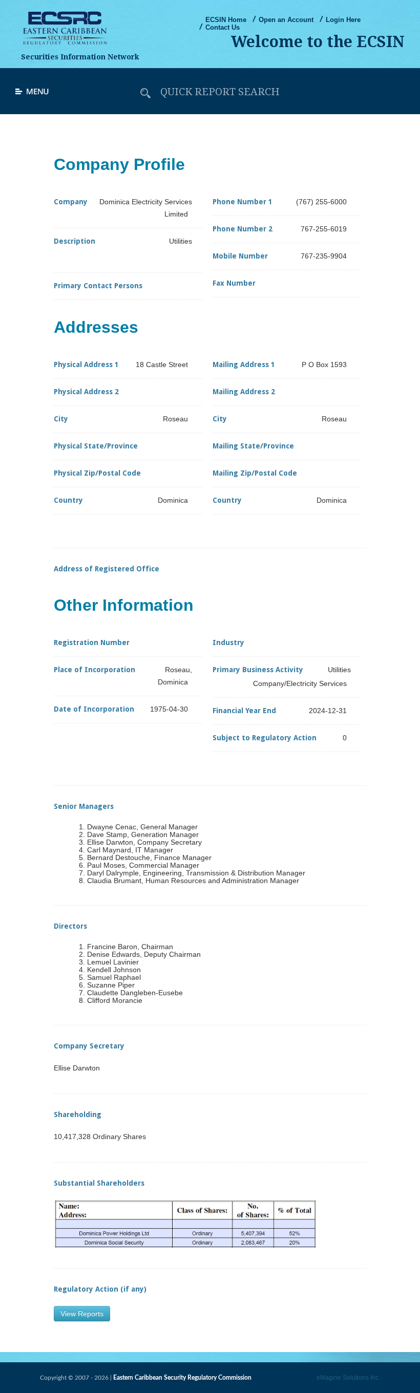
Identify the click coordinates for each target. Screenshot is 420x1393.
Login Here (343, 20)
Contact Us (222, 27)
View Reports (81, 1314)
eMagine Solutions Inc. (348, 1377)
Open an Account (286, 20)
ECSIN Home (225, 20)
